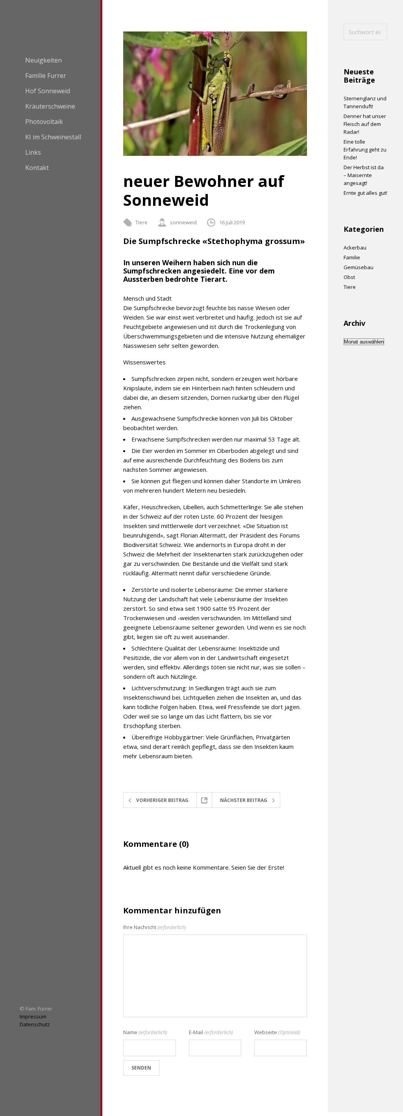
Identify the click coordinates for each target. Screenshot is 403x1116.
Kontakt (37, 167)
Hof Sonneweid (47, 91)
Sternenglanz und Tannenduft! (365, 102)
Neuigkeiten (43, 60)
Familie (352, 257)
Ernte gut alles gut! (365, 192)
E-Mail (211, 1032)
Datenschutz (35, 1024)
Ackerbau (355, 247)
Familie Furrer (45, 75)
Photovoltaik (44, 121)
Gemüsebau (358, 267)
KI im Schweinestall (53, 137)
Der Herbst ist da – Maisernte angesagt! (364, 175)
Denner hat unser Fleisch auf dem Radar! (365, 124)
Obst (349, 277)
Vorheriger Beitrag (162, 800)
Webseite (277, 1032)
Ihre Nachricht (154, 927)
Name (145, 1032)
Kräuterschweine (50, 106)
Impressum (33, 1016)
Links (33, 152)
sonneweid (183, 222)
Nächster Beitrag (243, 800)
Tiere (141, 222)
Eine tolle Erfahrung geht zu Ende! (365, 149)
